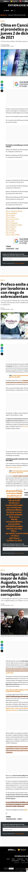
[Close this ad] (27, 871)
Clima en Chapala (10, 217)
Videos (7, 10)
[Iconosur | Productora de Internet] (6, 868)
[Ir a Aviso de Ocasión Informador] (6, 0)
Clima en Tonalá (10, 221)
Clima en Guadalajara (11, 213)
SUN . (3, 308)
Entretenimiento (15, 860)
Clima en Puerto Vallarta (12, 219)
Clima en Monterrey (11, 227)
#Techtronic (16, 508)
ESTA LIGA (25, 426)
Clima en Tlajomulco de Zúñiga (14, 225)
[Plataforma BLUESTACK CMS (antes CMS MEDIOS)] (11, 868)
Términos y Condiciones (19, 263)
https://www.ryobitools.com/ (13, 467)
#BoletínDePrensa (14, 491)
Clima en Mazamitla (11, 231)
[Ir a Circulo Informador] (13, 0)
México (2, 21)
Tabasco (20, 819)
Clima (17, 248)
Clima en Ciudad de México (13, 235)
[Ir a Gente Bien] (21, 0)
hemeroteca (16, 862)
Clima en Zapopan (10, 215)
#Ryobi (14, 519)
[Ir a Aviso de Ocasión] (12, 848)
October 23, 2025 (14, 541)
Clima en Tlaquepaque (11, 223)
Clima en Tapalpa (10, 229)
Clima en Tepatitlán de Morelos (14, 211)
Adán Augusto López (11, 819)
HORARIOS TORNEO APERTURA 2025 (17, 15)
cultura (23, 860)
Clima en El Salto (10, 233)
